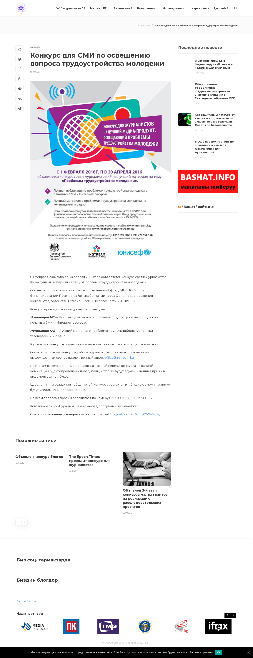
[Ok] (248, 652)
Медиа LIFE (98, 8)
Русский (220, 8)
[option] (39, 458)
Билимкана (122, 8)
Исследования (173, 8)
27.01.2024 (199, 130)
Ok (219, 652)
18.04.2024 (200, 103)
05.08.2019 (127, 513)
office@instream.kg (119, 357)
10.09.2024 (199, 73)
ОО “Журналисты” (69, 8)
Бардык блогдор (27, 601)
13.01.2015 (19, 463)
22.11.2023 (199, 157)
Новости (145, 25)
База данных (146, 8)
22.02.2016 (34, 72)
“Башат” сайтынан (199, 207)
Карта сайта (200, 8)
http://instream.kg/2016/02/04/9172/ (134, 414)
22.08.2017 (73, 471)
